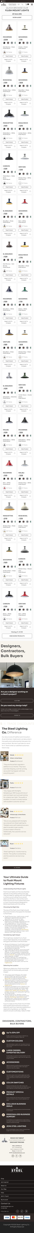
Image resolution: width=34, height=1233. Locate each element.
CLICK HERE (17, 700)
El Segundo (22, 990)
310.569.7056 (4, 1208)
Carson (12, 955)
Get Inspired (4, 1182)
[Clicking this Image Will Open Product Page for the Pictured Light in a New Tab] (4, 846)
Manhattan (24, 929)
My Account (4, 1199)
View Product (9, 56)
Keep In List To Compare (8, 60)
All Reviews (17, 867)
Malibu (15, 990)
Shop (2, 1178)
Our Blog (3, 1189)
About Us (3, 1185)
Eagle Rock (8, 985)
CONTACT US (17, 715)
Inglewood (8, 962)
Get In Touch (5, 1196)
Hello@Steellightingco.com (7, 1206)
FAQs (2, 1193)
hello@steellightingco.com (19, 1152)
